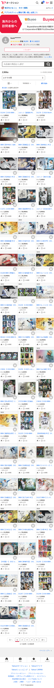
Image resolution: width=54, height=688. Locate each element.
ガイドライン (41, 676)
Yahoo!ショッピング (20, 670)
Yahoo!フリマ (36, 666)
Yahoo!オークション (20, 666)
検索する (48, 64)
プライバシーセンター (35, 673)
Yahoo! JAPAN (37, 670)
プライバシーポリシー (18, 673)
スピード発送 (17, 45)
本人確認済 (36, 41)
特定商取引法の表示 (19, 679)
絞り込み (44, 83)
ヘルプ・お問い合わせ (33, 682)
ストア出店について (35, 679)
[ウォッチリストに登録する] (15, 109)
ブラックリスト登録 (32, 45)
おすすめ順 (7, 78)
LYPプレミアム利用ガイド (25, 676)
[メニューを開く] (51, 3)
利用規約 (11, 676)
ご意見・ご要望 (18, 682)
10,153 (25, 41)
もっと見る (48, 57)
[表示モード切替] (10, 83)
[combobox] (23, 64)
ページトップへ (44, 650)
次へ (43, 640)
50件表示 (26, 83)
